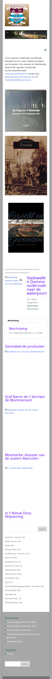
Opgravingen (32, 305)
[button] (21, 280)
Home (7, 269)
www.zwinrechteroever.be (22, 73)
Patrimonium (16, 269)
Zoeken (42, 529)
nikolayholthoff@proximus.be (18, 80)
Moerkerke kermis (15, 641)
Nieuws (10, 654)
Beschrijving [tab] (13, 320)
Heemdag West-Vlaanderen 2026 (21, 626)
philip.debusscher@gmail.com (22, 77)
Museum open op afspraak (19, 630)
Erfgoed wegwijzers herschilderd (21, 622)
